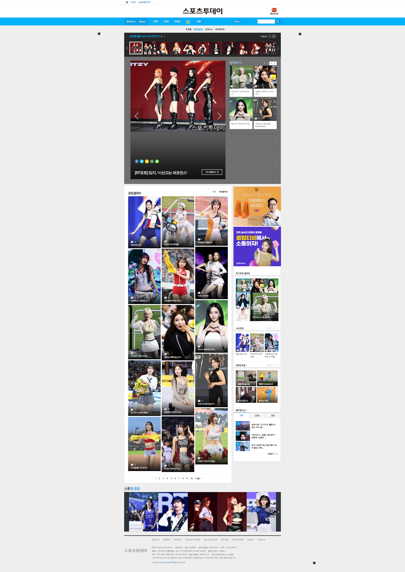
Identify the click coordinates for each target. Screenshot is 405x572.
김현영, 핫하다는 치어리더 (264, 92)
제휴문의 (167, 540)
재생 (270, 36)
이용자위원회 (237, 540)
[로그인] (133, 2)
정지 (274, 36)
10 (191, 478)
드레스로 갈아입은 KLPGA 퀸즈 (263, 125)
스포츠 (166, 21)
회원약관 (178, 540)
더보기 (273, 454)
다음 (278, 48)
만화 (199, 21)
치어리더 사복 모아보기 (240, 92)
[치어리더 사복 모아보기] (264, 320)
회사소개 (155, 540)
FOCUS (236, 21)
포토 (188, 21)
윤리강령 (225, 540)
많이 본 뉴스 (130, 21)
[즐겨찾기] (145, 2)
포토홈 (188, 29)
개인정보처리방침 (192, 540)
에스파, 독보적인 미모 (240, 124)
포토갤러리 (198, 29)
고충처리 (251, 540)
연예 (155, 21)
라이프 (177, 21)
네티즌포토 (220, 29)
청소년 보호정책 (211, 540)
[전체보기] (127, 2)
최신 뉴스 (142, 21)
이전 (127, 48)
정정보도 (262, 540)
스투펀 (274, 11)
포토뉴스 (209, 29)
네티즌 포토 (241, 365)
